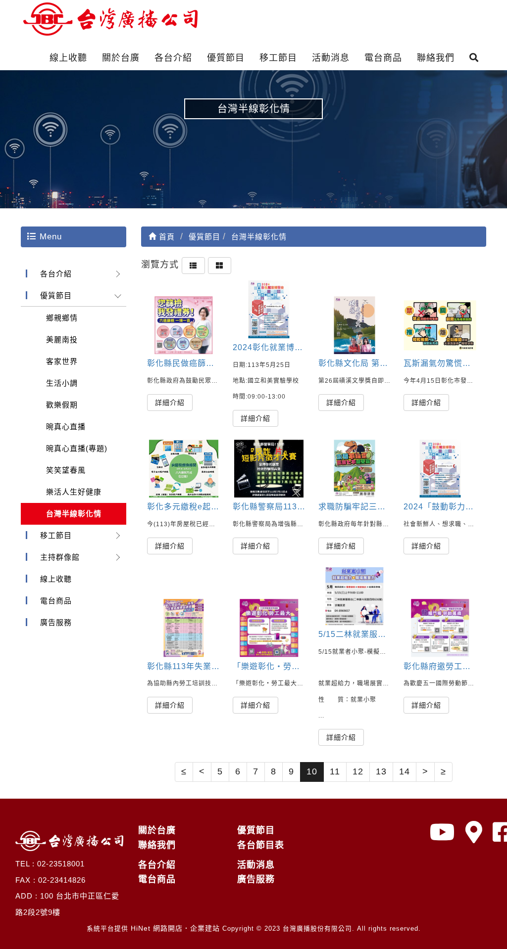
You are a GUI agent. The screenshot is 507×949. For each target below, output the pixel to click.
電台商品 (383, 58)
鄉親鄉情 (62, 318)
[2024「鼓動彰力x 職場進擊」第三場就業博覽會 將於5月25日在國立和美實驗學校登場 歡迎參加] (440, 468)
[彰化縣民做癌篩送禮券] (183, 325)
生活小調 (62, 383)
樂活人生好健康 (73, 492)
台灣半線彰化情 (73, 513)
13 (381, 771)
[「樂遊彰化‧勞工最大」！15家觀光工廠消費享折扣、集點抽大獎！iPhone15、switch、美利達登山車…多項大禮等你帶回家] (269, 628)
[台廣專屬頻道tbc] (442, 832)
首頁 (165, 236)
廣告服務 (56, 622)
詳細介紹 (170, 403)
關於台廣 (121, 58)
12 (358, 771)
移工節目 (278, 58)
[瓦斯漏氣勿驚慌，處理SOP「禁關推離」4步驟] (440, 325)
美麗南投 (62, 339)
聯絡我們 (436, 58)
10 (311, 771)
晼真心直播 (66, 426)
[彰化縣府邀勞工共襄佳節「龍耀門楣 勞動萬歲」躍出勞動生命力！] (440, 628)
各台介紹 (173, 58)
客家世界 (62, 361)
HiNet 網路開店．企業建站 (175, 928)
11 (335, 771)
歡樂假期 (62, 405)
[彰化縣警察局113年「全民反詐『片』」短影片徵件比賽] (269, 468)
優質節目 (226, 58)
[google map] (474, 832)
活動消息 (331, 58)
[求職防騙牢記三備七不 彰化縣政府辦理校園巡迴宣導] (354, 468)
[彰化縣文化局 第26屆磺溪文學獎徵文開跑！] (354, 325)
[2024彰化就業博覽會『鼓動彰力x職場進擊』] (269, 309)
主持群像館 (60, 557)
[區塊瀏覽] (219, 265)
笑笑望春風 (66, 470)
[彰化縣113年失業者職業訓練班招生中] (183, 628)
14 (404, 771)
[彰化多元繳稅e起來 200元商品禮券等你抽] (183, 468)
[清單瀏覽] (193, 265)
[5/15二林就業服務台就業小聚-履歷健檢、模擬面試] (354, 596)
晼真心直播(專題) (76, 448)
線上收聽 (68, 58)
